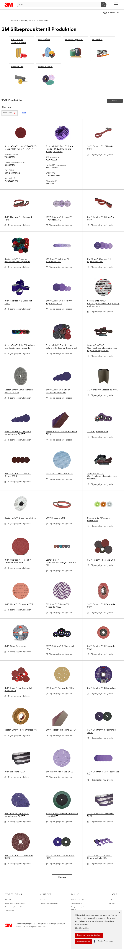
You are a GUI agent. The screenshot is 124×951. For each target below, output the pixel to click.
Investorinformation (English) (15, 903)
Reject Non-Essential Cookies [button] (88, 935)
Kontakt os (112, 900)
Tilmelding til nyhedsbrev (48, 903)
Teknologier (9, 910)
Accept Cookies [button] (83, 941)
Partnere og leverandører (14, 907)
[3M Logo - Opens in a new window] (9, 4)
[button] (104, 941)
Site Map (111, 903)
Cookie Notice (82, 928)
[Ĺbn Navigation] (116, 5)
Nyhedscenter (45, 900)
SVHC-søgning (76, 903)
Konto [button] (111, 13)
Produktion (7, 113)
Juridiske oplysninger (23, 924)
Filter (114, 101)
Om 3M (8, 900)
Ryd (24, 113)
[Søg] (103, 4)
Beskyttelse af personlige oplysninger (51, 924)
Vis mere (62, 877)
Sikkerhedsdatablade (78, 900)
